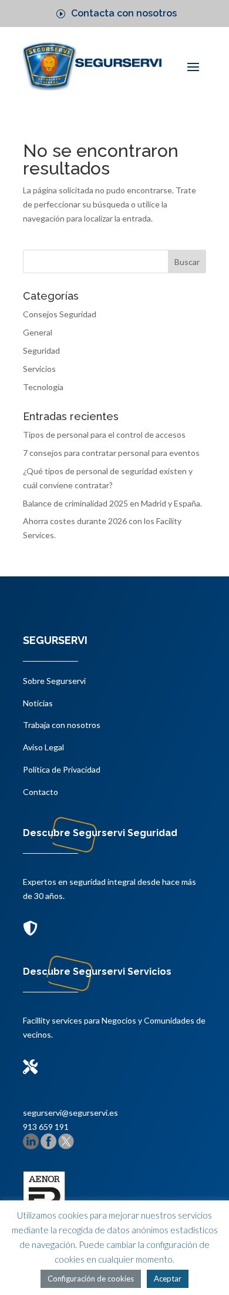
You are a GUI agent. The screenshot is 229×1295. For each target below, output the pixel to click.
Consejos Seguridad (59, 314)
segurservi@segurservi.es (70, 1113)
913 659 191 (46, 1127)
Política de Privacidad (61, 769)
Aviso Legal (43, 747)
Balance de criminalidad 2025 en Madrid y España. (112, 503)
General (37, 332)
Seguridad (41, 350)
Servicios (39, 369)
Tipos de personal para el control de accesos (104, 435)
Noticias (38, 703)
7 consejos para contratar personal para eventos (111, 453)
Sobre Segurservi (54, 681)
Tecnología (43, 387)
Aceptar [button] (167, 1278)
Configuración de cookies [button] (91, 1278)
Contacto (40, 792)
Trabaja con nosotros (61, 725)
